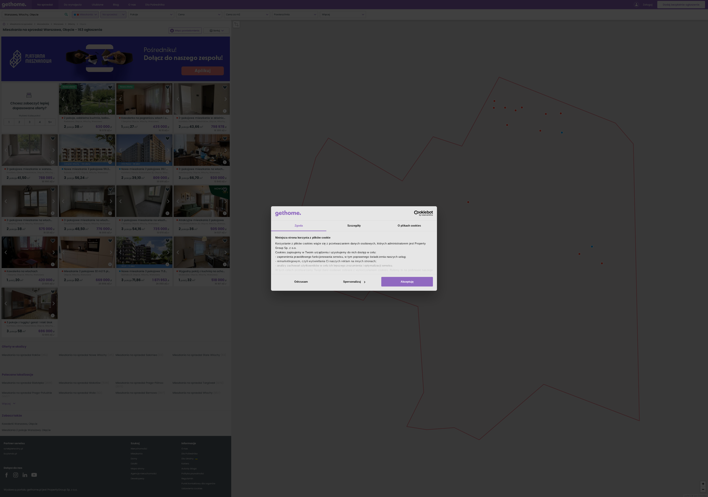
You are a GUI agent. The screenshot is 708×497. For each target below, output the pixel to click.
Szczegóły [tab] (354, 225)
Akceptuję (407, 281)
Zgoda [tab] (299, 225)
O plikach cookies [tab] (409, 225)
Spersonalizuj (352, 281)
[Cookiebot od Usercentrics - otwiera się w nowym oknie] (417, 213)
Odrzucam (301, 281)
